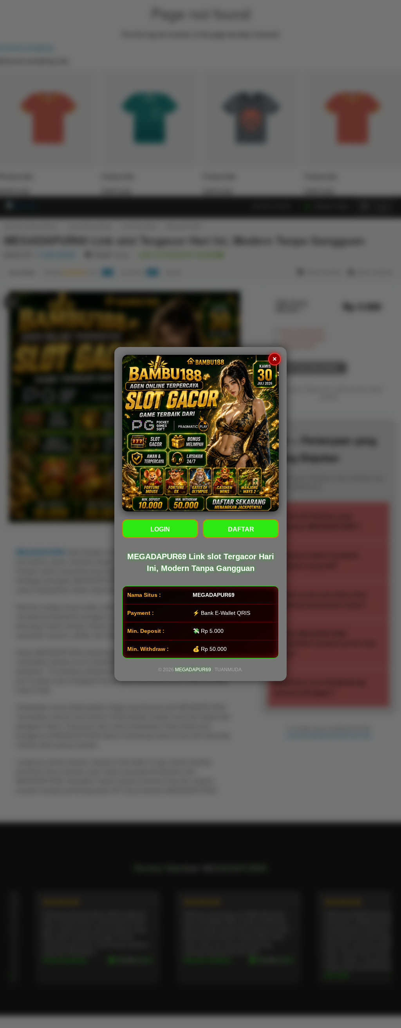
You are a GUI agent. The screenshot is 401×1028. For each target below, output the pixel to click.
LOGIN (160, 529)
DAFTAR (241, 529)
